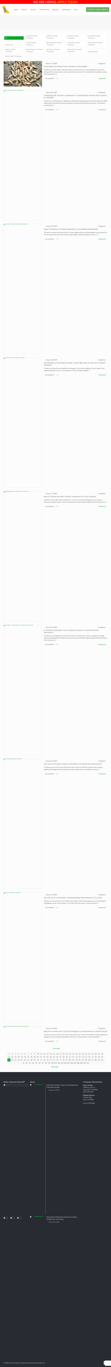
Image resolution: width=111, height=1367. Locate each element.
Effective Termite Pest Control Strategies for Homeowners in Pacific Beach (75, 1031)
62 (12, 1060)
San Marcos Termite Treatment (53, 50)
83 (79, 1060)
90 (102, 1060)
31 (9, 1057)
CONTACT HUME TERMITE (98, 9)
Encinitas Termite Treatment (73, 37)
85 (86, 1060)
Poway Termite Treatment (10, 50)
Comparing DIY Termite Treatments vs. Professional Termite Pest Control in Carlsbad (75, 96)
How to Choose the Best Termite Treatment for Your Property (70, 496)
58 (96, 1057)
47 (60, 1057)
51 (73, 1057)
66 (25, 1060)
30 (102, 1054)
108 (78, 1063)
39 (35, 1057)
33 (15, 1057)
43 (47, 1057)
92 (26, 1063)
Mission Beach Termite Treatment (54, 44)
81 (73, 1060)
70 (38, 1060)
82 (76, 1060)
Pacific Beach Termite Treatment (95, 44)
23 (79, 1054)
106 (71, 1063)
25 (86, 1054)
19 (67, 1054)
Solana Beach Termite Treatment (74, 50)
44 (51, 1057)
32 (12, 1057)
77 (60, 1060)
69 (35, 1060)
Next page (54, 1067)
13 (47, 1054)
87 (92, 1060)
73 (47, 1060)
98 (46, 1063)
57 (92, 1057)
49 (67, 1057)
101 (55, 1063)
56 (89, 1057)
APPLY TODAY (67, 2)
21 (73, 1054)
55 (86, 1057)
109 (81, 1063)
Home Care (9, 45)
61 (9, 1060)
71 (41, 1060)
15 (54, 1054)
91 (23, 1063)
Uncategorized (93, 51)
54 (83, 1057)
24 (83, 1054)
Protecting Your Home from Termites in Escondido (65, 66)
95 (36, 1063)
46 (57, 1057)
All (6, 38)
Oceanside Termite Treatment (73, 44)
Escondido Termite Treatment (94, 37)
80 (70, 1060)
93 (30, 1063)
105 (68, 1063)
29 (99, 1054)
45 (54, 1057)
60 (102, 1057)
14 (51, 1054)
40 (38, 1057)
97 (43, 1063)
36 (25, 1057)
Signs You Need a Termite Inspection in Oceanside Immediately (71, 229)
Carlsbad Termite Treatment (31, 37)
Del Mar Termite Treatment (52, 37)
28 (96, 1054)
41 (41, 1057)
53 (79, 1057)
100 (52, 1063)
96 (39, 1063)
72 (44, 1060)
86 (89, 1060)
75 (54, 1060)
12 (44, 1054)
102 (58, 1063)
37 (28, 1057)
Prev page (56, 1048)
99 (49, 1063)
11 (41, 1054)
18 (63, 1054)
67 (28, 1060)
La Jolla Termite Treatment (31, 44)
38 (31, 1057)
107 (74, 1063)
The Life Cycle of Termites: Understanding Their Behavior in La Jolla (73, 897)
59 (99, 1057)
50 (70, 1057)
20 (70, 1054)
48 (63, 1057)
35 (22, 1057)
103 (62, 1063)
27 (92, 1054)
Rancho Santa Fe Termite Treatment (34, 50)
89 (99, 1060)
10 (38, 1054)
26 (89, 1054)
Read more (102, 78)
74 (51, 1060)
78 (63, 1060)
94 (33, 1063)
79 (67, 1060)
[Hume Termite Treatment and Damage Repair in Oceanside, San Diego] (6, 9)
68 (31, 1060)
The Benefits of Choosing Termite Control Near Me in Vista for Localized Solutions (74, 363)
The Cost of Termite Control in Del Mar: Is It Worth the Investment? (73, 764)
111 (87, 1063)
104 (65, 1063)
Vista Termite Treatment (13, 56)
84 (83, 1060)
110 (84, 1063)
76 (57, 1060)
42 (44, 1057)
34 (19, 1057)
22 (76, 1054)
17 (60, 1054)
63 (15, 1060)
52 (76, 1057)
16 (57, 1054)
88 (96, 1060)
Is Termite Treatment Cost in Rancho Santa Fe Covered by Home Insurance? (71, 631)
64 (19, 1060)
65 (22, 1060)
